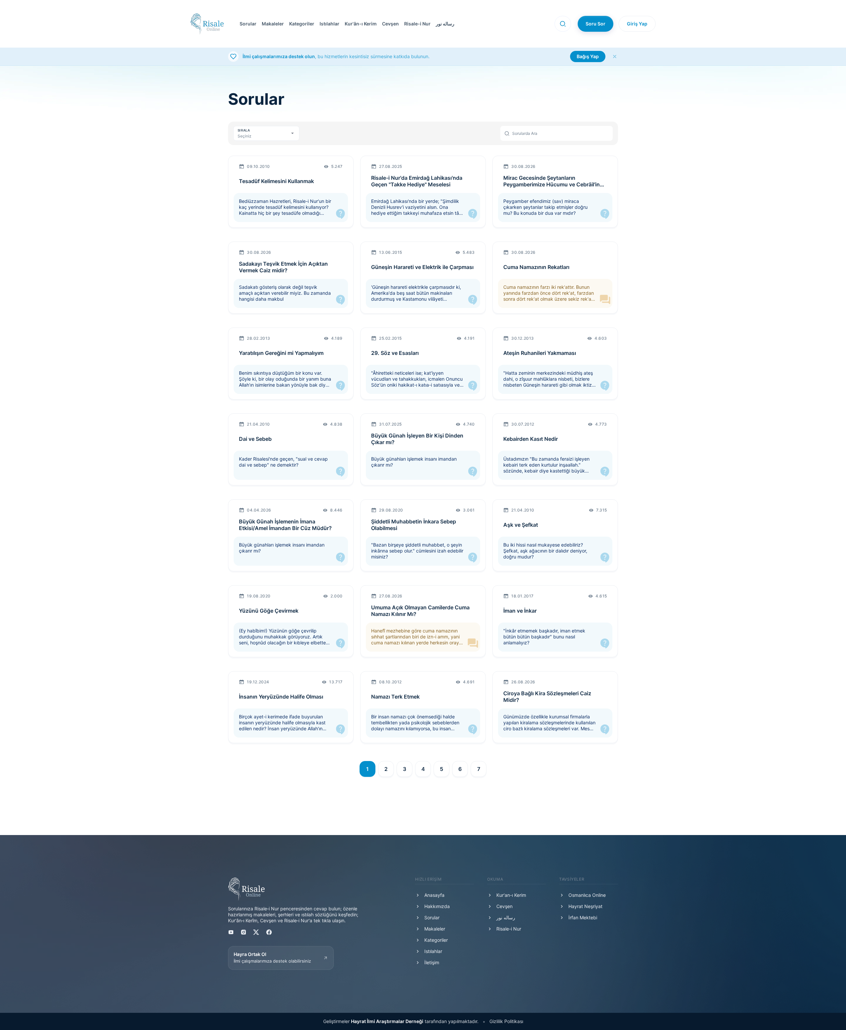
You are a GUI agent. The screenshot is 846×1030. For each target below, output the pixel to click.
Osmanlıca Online (587, 895)
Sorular (248, 23)
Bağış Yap (588, 56)
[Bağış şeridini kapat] (614, 56)
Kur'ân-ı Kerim (361, 23)
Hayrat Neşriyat (585, 906)
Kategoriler (301, 23)
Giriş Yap (637, 23)
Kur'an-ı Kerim (511, 895)
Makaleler (273, 23)
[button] (389, 24)
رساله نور (445, 23)
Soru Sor (595, 23)
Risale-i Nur (417, 23)
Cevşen (390, 23)
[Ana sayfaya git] (207, 23)
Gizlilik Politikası (506, 1021)
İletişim (431, 962)
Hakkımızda (437, 906)
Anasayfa (434, 895)
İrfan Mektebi (582, 917)
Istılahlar (329, 23)
